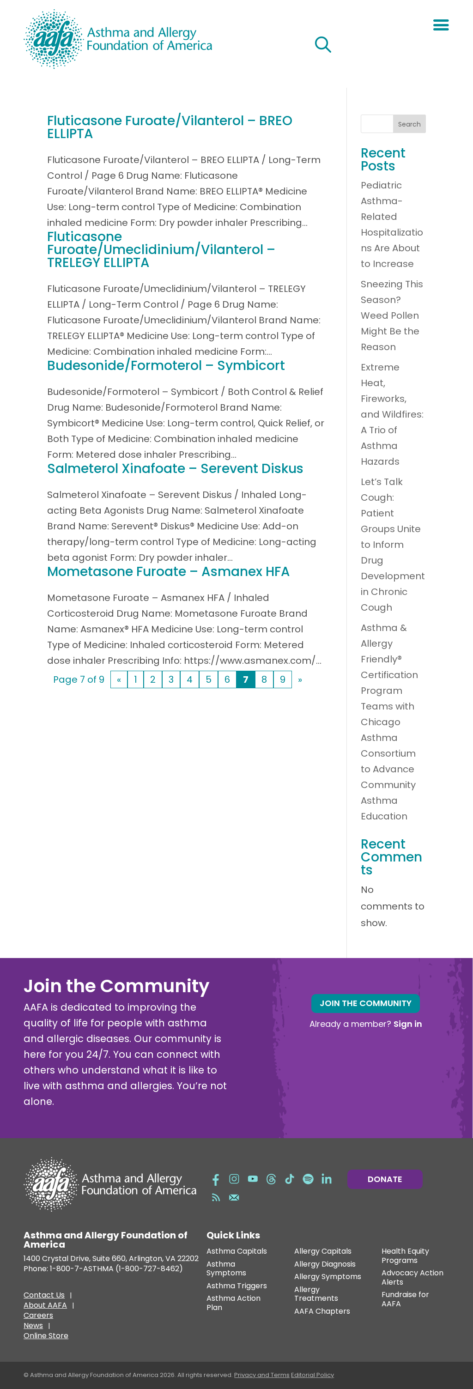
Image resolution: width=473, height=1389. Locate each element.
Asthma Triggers (236, 1286)
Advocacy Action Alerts (412, 1277)
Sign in (408, 1024)
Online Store (46, 1337)
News (33, 1326)
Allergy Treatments (316, 1294)
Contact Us (44, 1296)
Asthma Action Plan (233, 1303)
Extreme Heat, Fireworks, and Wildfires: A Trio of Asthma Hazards (392, 414)
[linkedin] (326, 1178)
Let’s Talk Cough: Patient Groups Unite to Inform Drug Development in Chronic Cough (393, 544)
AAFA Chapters (322, 1311)
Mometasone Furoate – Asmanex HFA (168, 572)
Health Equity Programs (405, 1256)
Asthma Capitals (236, 1251)
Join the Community (366, 1003)
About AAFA (45, 1306)
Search (409, 124)
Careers (38, 1316)
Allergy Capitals (323, 1251)
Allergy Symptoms (327, 1277)
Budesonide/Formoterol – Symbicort (166, 366)
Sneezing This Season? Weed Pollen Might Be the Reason (392, 315)
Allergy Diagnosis (325, 1264)
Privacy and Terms (262, 1375)
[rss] (215, 1196)
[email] (234, 1196)
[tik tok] (289, 1178)
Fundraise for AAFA (405, 1299)
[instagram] (234, 1178)
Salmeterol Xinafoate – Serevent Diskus (175, 469)
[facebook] (215, 1178)
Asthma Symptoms (226, 1269)
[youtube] (252, 1178)
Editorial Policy (312, 1375)
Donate (385, 1179)
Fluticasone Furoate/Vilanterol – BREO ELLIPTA (169, 127)
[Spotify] (308, 1178)
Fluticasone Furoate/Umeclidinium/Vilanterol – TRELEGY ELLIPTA (161, 250)
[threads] (271, 1178)
